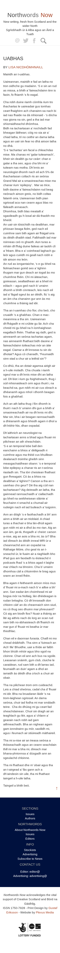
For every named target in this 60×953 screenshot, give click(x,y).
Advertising (30, 854)
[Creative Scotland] (30, 930)
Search (43, 40)
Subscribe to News (30, 858)
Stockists (30, 850)
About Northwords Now (30, 829)
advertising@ (38, 876)
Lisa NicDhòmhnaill (25, 67)
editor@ (35, 871)
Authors (30, 818)
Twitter (25, 40)
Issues (30, 814)
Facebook (34, 40)
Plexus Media (45, 912)
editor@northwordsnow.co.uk (16, 40)
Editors (30, 838)
